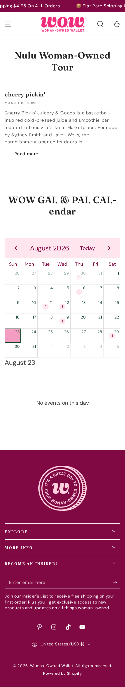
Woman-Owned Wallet (51, 665)
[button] (100, 24)
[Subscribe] (116, 583)
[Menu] (8, 24)
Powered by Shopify (62, 673)
